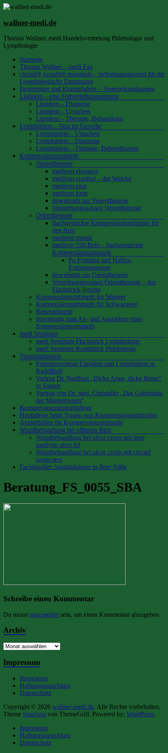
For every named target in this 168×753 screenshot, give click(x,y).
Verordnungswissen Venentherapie (96, 207)
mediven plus (69, 185)
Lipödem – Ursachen (63, 111)
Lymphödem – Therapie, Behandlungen (87, 148)
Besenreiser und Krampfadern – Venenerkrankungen (87, 88)
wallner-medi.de (29, 22)
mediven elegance (75, 171)
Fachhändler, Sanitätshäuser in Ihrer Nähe (73, 466)
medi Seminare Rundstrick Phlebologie (86, 348)
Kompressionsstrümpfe (49, 155)
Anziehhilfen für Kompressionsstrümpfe (71, 422)
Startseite (31, 59)
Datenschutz (35, 692)
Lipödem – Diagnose (63, 103)
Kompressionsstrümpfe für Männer (81, 296)
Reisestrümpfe (54, 311)
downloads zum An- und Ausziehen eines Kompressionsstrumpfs (89, 322)
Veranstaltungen (40, 355)
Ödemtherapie (54, 215)
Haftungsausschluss (45, 685)
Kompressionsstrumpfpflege (56, 407)
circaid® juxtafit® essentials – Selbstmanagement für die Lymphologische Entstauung (92, 78)
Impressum (34, 678)
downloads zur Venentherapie (90, 200)
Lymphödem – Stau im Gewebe (61, 125)
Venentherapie (54, 163)
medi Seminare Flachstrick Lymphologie (88, 341)
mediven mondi (72, 237)
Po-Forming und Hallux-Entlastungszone (100, 264)
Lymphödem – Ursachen (67, 133)
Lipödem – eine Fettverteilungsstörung (69, 96)
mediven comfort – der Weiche (91, 178)
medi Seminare (39, 333)
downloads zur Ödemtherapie (90, 274)
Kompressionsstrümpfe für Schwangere (86, 304)
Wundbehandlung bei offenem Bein (65, 429)
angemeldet (44, 614)
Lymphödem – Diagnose (67, 140)
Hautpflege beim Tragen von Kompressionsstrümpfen (88, 415)
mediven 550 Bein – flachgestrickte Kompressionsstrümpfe (97, 248)
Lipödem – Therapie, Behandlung (79, 118)
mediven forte (70, 193)
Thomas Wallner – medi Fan (56, 66)
